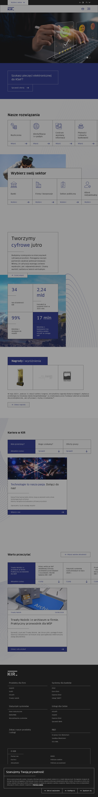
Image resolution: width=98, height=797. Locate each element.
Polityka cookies (38, 785)
